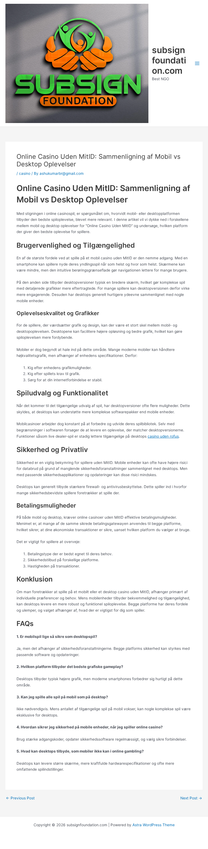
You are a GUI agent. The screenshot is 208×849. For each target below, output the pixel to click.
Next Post (191, 798)
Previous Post (20, 798)
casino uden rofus (163, 436)
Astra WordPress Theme (153, 825)
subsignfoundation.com (169, 60)
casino (24, 173)
